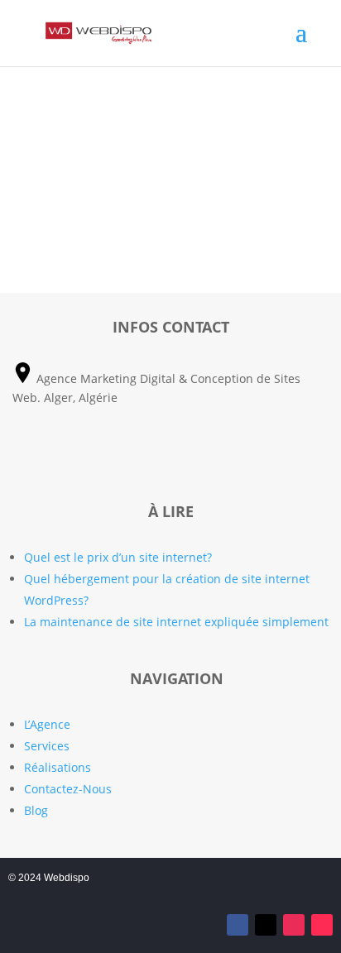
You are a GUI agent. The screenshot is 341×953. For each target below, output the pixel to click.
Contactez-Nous (68, 789)
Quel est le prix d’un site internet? (118, 557)
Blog (36, 810)
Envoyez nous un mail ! (171, 455)
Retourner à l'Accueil (171, 205)
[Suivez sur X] (265, 925)
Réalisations (57, 767)
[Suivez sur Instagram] (294, 925)
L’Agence (47, 724)
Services (47, 746)
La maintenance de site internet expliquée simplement (176, 622)
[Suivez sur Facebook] (237, 925)
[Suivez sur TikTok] (322, 925)
